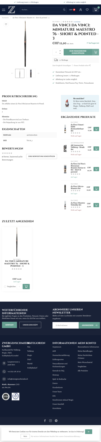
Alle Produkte (83, 370)
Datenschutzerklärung (61, 355)
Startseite (5, 17)
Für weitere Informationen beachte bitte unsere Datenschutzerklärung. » (56, 436)
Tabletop (30, 351)
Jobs (54, 396)
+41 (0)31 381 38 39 (14, 371)
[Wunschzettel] (87, 9)
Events (55, 383)
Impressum (56, 347)
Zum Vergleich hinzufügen (61, 65)
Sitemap (55, 375)
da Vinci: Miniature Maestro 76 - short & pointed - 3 (31, 17)
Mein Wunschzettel (85, 362)
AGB (54, 351)
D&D (29, 359)
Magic (29, 355)
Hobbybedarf (32, 368)
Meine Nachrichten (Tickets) (85, 356)
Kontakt (9, 325)
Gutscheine (56, 408)
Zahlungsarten (58, 359)
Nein (25, 436)
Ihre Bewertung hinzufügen (41, 156)
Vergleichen (11, 286)
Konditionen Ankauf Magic (62, 400)
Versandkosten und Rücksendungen (59, 365)
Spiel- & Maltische (59, 379)
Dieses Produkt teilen (81, 65)
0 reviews (77, 22)
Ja (88, 431)
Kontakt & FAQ (58, 370)
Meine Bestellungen (85, 351)
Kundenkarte (57, 387)
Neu (28, 347)
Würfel (29, 363)
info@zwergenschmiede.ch (17, 379)
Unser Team (57, 391)
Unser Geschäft (30, 325)
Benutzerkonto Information (88, 347)
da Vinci (56, 21)
